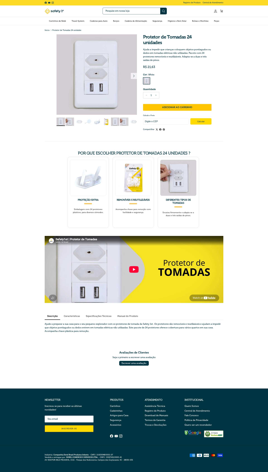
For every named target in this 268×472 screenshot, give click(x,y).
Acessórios (115, 425)
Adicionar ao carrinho (177, 107)
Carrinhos (115, 406)
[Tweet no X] (157, 129)
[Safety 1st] (54, 11)
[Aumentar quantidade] (156, 95)
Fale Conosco (192, 415)
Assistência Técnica (155, 406)
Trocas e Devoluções (155, 425)
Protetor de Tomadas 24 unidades (66, 30)
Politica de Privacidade (196, 420)
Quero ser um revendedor (198, 425)
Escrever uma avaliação (134, 363)
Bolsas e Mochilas (200, 21)
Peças (216, 21)
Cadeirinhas (116, 410)
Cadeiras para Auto (98, 21)
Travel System (78, 21)
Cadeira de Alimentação (136, 21)
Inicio (47, 30)
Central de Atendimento (213, 3)
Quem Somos (192, 406)
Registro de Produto (192, 3)
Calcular (201, 121)
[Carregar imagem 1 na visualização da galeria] (97, 74)
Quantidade (149, 89)
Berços (116, 21)
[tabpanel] (134, 327)
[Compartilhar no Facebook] (160, 129)
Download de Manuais (156, 415)
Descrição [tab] (52, 316)
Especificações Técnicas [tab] (98, 316)
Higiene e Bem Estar (177, 21)
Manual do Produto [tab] (127, 316)
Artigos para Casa (119, 415)
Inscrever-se (69, 428)
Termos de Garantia (155, 420)
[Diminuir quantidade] (145, 95)
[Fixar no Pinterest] (164, 129)
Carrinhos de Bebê (57, 21)
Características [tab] (72, 316)
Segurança (157, 21)
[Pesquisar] (163, 11)
